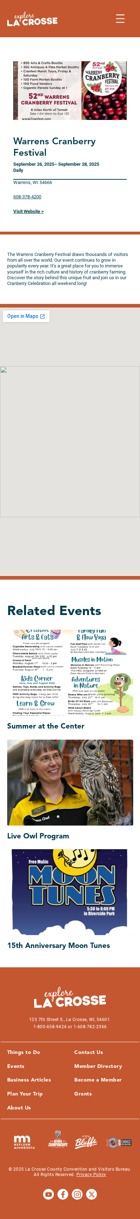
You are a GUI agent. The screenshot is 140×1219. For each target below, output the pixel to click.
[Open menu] (120, 19)
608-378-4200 (27, 196)
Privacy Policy (91, 1174)
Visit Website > (28, 211)
